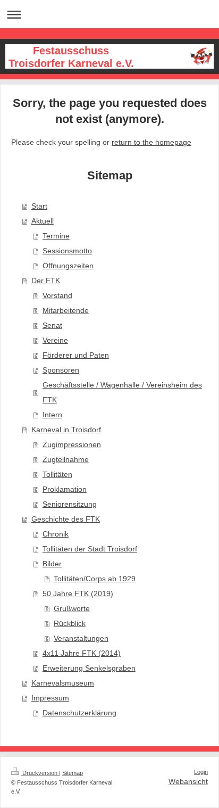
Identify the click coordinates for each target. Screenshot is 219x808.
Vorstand (57, 295)
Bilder (52, 563)
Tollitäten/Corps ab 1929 (95, 578)
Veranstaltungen (81, 638)
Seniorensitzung (70, 504)
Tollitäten (57, 474)
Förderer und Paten (76, 355)
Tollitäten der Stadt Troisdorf (90, 549)
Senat (52, 325)
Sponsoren (61, 370)
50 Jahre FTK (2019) (78, 593)
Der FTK (45, 280)
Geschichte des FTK (65, 519)
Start (39, 206)
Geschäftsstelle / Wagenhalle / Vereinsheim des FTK (122, 392)
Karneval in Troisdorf (66, 429)
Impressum (50, 698)
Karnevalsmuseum (62, 683)
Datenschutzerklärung (79, 712)
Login (201, 772)
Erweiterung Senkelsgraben (89, 668)
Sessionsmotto (67, 250)
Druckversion (40, 773)
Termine (56, 236)
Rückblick (70, 623)
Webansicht (188, 781)
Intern (52, 414)
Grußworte (72, 608)
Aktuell (42, 221)
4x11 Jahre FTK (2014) (82, 653)
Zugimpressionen (72, 444)
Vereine (55, 340)
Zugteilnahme (66, 459)
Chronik (56, 534)
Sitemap (72, 773)
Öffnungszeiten (68, 265)
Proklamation (65, 489)
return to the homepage (151, 142)
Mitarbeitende (66, 310)
